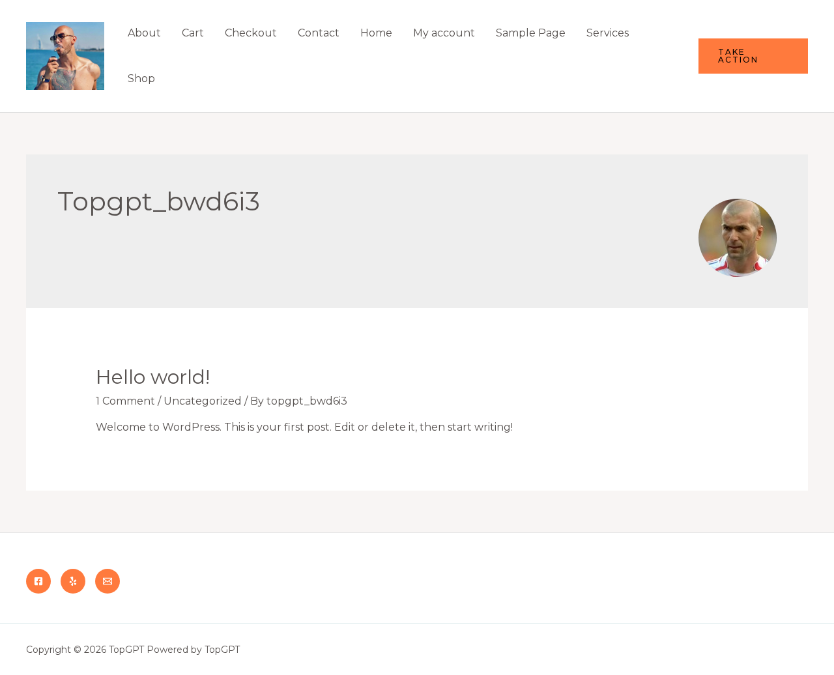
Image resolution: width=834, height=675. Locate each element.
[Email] (107, 581)
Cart (193, 33)
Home (376, 33)
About (144, 33)
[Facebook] (38, 581)
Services (607, 33)
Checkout (251, 33)
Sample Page (531, 33)
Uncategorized (203, 401)
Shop (141, 78)
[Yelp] (73, 581)
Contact (318, 33)
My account (444, 33)
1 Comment (125, 401)
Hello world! (153, 377)
